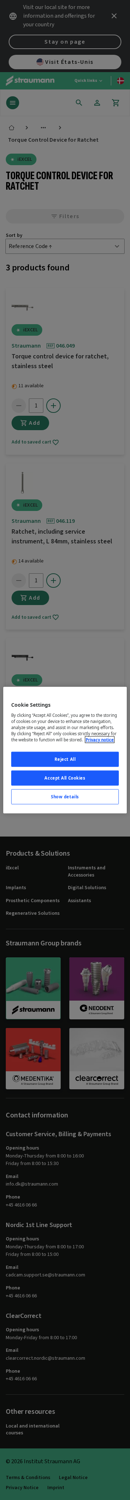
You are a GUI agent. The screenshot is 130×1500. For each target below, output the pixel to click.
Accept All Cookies (64, 777)
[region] (65, 750)
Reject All (65, 759)
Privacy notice (100, 739)
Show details (65, 796)
